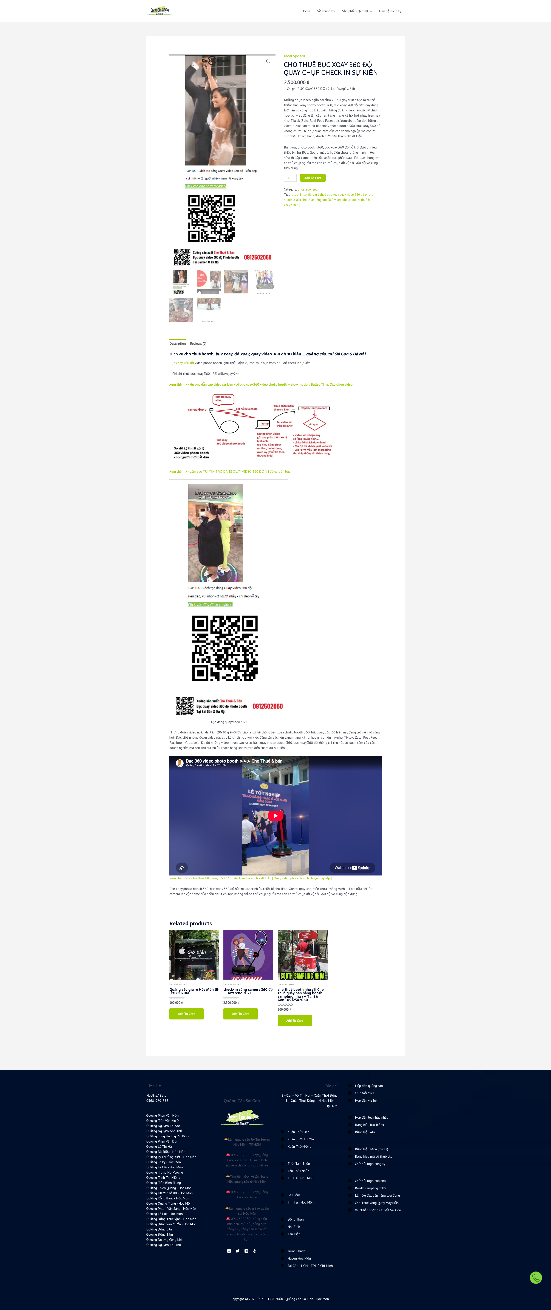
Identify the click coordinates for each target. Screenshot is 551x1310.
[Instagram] (246, 1251)
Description (177, 343)
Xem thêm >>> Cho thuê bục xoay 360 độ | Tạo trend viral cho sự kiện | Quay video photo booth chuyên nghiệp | (250, 878)
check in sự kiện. (302, 194)
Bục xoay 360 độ (181, 363)
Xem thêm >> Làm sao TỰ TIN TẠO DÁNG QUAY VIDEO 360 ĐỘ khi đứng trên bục (229, 471)
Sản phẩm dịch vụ (355, 11)
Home (306, 11)
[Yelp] (255, 1251)
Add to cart (312, 178)
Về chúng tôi (326, 11)
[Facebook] (229, 1251)
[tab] (177, 343)
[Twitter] (238, 1251)
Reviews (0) (198, 343)
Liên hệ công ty (390, 11)
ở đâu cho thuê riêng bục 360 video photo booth (326, 200)
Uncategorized (294, 56)
